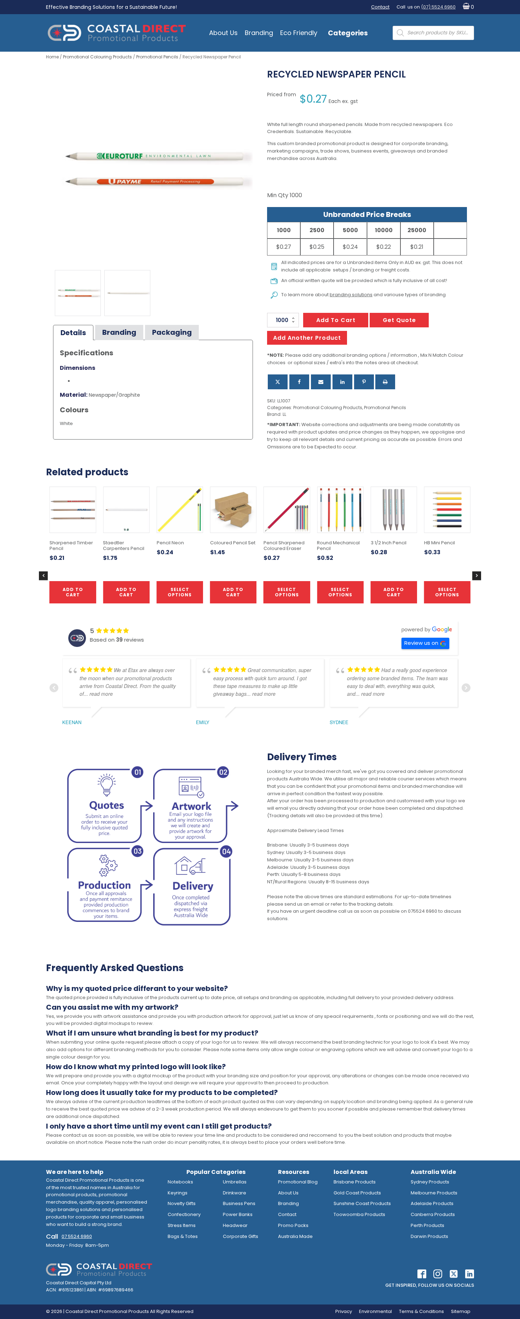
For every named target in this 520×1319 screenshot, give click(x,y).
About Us (223, 32)
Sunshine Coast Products (362, 1203)
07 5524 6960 (77, 1236)
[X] (278, 381)
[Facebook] (299, 381)
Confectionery (184, 1214)
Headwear (235, 1225)
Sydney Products (430, 1182)
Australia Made (295, 1236)
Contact (380, 7)
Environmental (375, 1311)
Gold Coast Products (357, 1192)
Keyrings (177, 1192)
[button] (467, 7)
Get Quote (399, 320)
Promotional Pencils (157, 57)
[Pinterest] (364, 381)
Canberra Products (433, 1214)
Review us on (421, 643)
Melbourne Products (434, 1192)
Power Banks (238, 1214)
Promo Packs (293, 1225)
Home (52, 57)
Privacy (343, 1311)
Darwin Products (429, 1236)
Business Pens (239, 1203)
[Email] (321, 381)
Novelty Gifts (182, 1203)
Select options (287, 591)
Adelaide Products (432, 1203)
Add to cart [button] (233, 591)
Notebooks (180, 1182)
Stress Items (182, 1225)
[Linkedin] (342, 381)
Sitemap (460, 1311)
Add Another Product (307, 338)
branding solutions (351, 294)
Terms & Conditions (421, 1311)
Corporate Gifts (240, 1236)
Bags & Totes (183, 1236)
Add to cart (336, 320)
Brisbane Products (355, 1182)
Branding (259, 32)
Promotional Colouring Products (97, 57)
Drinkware (234, 1192)
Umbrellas (235, 1182)
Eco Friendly (298, 32)
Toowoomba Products (359, 1214)
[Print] (385, 381)
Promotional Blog (298, 1182)
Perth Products (427, 1225)
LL (284, 414)
